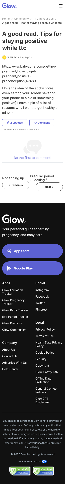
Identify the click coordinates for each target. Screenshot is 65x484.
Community (21, 18)
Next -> (49, 186)
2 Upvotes (16, 122)
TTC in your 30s (43, 18)
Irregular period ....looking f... (42, 178)
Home (6, 18)
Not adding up (13, 178)
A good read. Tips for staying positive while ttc (32, 22)
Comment (44, 122)
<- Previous (16, 184)
